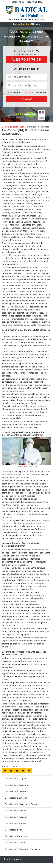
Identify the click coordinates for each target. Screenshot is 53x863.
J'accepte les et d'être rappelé (28, 92)
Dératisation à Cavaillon (16, 798)
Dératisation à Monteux (16, 836)
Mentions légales (12, 859)
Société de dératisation (13, 127)
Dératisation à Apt (13, 829)
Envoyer (26, 99)
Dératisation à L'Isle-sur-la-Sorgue (21, 804)
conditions (26, 92)
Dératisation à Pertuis (15, 810)
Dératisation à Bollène (15, 823)
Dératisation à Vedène (15, 842)
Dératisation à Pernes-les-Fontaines (22, 849)
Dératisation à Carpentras (17, 785)
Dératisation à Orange (15, 791)
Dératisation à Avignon (15, 778)
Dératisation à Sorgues (16, 817)
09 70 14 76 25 (28, 60)
